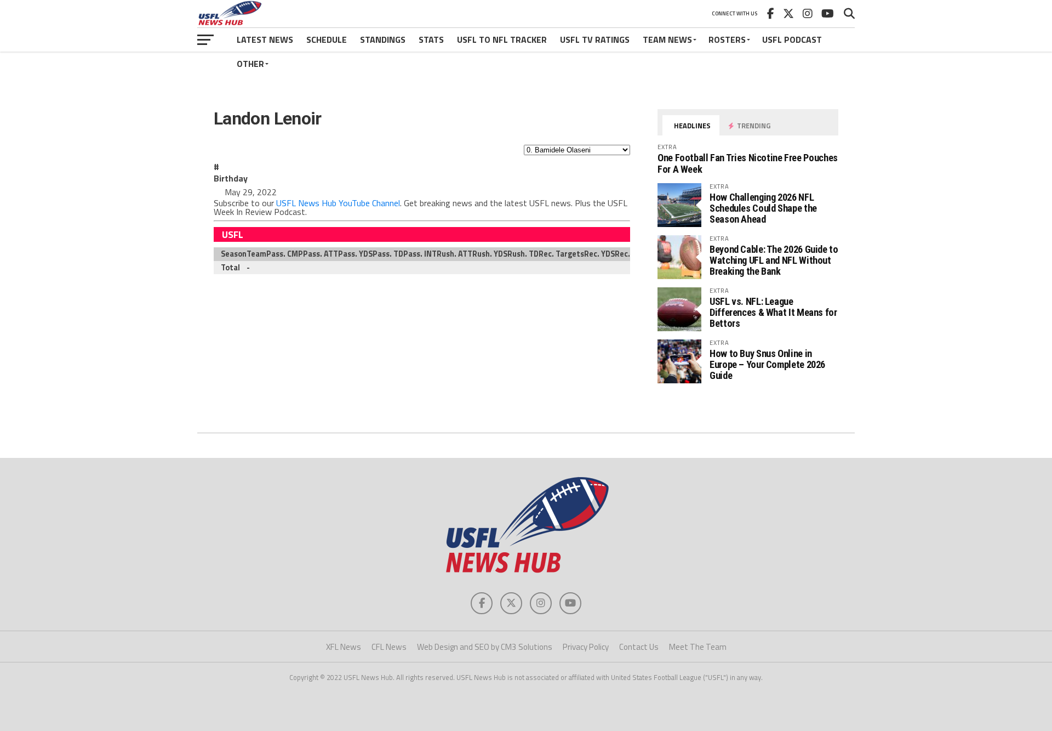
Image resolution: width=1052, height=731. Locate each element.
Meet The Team (698, 647)
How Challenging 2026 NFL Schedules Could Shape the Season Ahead (763, 208)
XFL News (343, 647)
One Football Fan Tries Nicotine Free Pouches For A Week (748, 163)
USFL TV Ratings (595, 39)
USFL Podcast (792, 39)
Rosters (727, 39)
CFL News (389, 647)
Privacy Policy (586, 647)
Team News (667, 39)
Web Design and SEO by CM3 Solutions (484, 647)
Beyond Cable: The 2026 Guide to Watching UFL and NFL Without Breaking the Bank (774, 260)
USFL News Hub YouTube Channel (338, 202)
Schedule (326, 39)
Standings (382, 39)
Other (250, 63)
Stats (431, 39)
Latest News (265, 39)
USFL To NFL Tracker (502, 39)
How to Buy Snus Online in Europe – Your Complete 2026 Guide (767, 364)
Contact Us (639, 647)
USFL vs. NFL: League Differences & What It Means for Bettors (773, 312)
